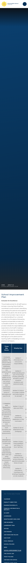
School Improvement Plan (9, 286)
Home (3, 285)
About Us (11, 285)
